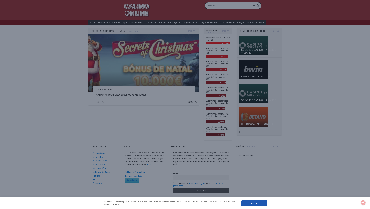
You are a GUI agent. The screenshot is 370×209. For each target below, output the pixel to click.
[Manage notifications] (363, 202)
